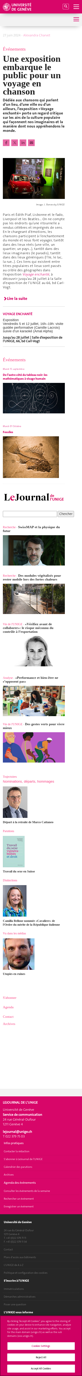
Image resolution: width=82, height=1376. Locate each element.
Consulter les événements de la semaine (27, 1191)
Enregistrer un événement (19, 1206)
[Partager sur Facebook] (6, 143)
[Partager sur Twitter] (15, 143)
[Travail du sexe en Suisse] (34, 851)
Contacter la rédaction (16, 1151)
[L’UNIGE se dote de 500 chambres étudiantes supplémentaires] (3, 620)
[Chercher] (66, 6)
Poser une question (15, 1304)
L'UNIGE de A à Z (13, 1265)
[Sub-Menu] (75, 19)
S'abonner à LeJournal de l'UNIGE (23, 1159)
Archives (9, 1174)
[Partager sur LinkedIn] (23, 143)
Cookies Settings (41, 1346)
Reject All (41, 1357)
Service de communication (22, 1114)
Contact (8, 1249)
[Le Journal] (34, 497)
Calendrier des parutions (18, 1167)
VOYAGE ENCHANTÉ (17, 314)
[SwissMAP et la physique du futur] (34, 550)
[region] (41, 1346)
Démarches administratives (19, 1296)
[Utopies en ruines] (34, 954)
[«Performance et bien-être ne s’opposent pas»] (34, 701)
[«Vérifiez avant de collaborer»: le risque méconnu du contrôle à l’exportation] (34, 651)
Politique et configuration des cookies (25, 1272)
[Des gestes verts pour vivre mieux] (34, 747)
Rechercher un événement (19, 1198)
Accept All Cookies (41, 1368)
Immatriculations (14, 1289)
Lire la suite (17, 298)
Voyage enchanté (35, 274)
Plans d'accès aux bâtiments (20, 1257)
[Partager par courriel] (31, 143)
